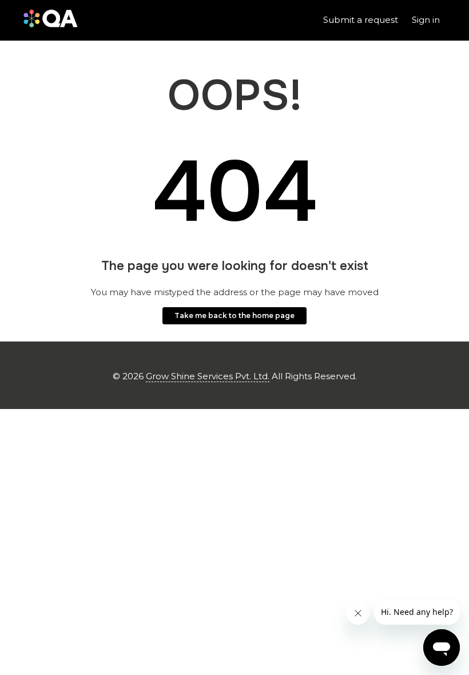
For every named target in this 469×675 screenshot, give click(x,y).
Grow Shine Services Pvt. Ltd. (207, 376)
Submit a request (360, 19)
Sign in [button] (426, 19)
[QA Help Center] (50, 20)
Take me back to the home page (234, 315)
